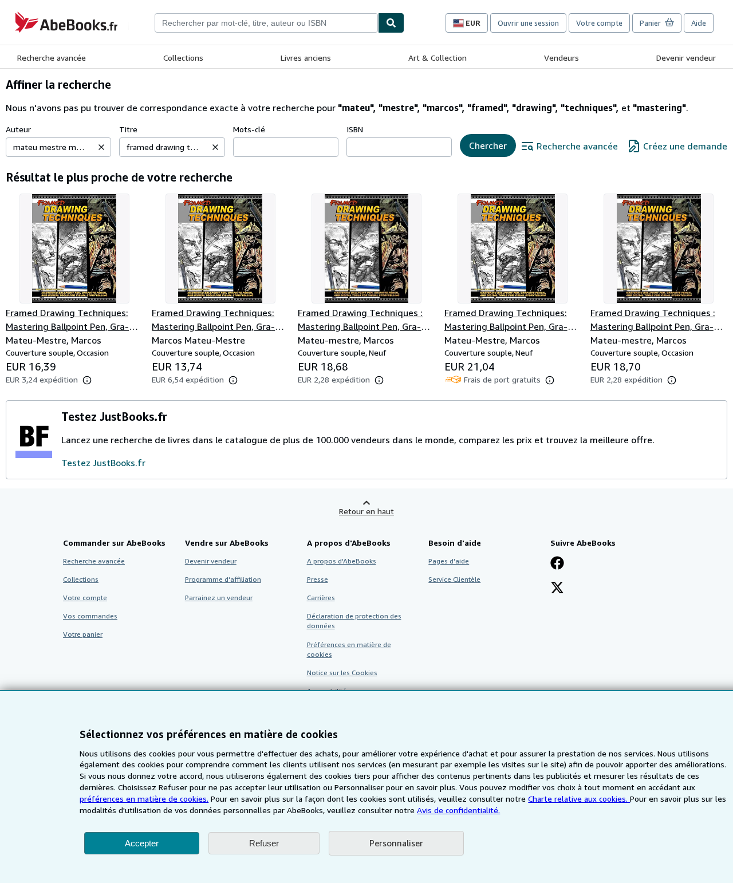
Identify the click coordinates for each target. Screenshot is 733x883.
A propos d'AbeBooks (341, 561)
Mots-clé (249, 129)
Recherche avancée (51, 57)
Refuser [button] (264, 843)
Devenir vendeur (686, 57)
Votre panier (83, 634)
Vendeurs (561, 57)
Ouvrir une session (528, 22)
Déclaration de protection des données (354, 621)
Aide (698, 22)
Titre (128, 129)
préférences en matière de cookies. (144, 798)
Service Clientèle (454, 579)
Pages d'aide (448, 561)
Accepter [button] (142, 843)
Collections (183, 57)
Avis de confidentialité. (458, 810)
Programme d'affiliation (223, 579)
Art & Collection (437, 57)
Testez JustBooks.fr (103, 462)
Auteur (18, 129)
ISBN (354, 129)
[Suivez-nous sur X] (557, 589)
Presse (317, 579)
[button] (101, 147)
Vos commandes (90, 616)
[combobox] (266, 23)
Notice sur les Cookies (342, 672)
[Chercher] (391, 23)
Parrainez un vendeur (219, 597)
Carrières (321, 597)
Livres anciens (306, 57)
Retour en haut (366, 511)
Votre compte (599, 22)
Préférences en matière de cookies (349, 649)
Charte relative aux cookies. (579, 798)
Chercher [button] (488, 145)
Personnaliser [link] (396, 843)
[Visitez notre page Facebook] (557, 564)
